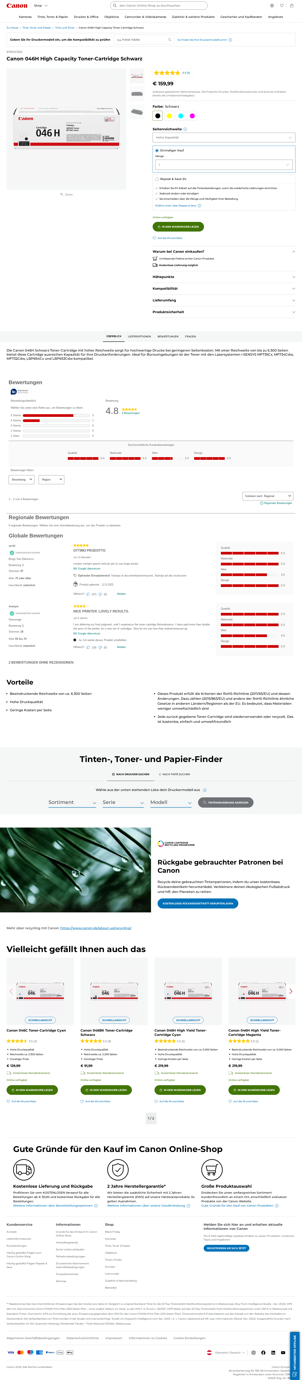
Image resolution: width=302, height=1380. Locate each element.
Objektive (111, 1252)
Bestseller (111, 1287)
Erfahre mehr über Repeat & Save (175, 205)
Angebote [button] (275, 17)
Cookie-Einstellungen (190, 1338)
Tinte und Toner (65, 27)
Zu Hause (12, 27)
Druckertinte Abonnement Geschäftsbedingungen (72, 1265)
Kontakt (12, 1231)
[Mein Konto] (272, 5)
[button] (230, 40)
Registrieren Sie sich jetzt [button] (226, 1248)
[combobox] (159, 5)
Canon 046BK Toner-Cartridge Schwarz (107, 1032)
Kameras (110, 1238)
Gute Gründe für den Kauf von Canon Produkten (237, 1205)
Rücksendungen (17, 1245)
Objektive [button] (111, 17)
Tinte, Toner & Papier (117, 1245)
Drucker (110, 1266)
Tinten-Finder (113, 1259)
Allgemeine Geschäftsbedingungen (33, 1338)
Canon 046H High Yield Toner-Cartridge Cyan (180, 1032)
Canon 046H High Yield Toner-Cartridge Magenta (254, 1032)
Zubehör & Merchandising (121, 1280)
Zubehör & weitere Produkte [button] (193, 17)
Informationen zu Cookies (148, 1338)
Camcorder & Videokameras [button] (145, 17)
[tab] (114, 336)
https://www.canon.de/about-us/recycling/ (95, 928)
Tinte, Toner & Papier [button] (52, 17)
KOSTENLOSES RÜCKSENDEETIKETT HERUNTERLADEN (198, 903)
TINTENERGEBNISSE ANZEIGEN (228, 802)
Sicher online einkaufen (70, 1249)
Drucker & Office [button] (86, 17)
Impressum (113, 1338)
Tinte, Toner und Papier (36, 27)
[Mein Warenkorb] (291, 5)
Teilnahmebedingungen (70, 1256)
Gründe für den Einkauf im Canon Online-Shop (76, 1233)
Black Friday (112, 1231)
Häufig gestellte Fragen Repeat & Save (27, 1265)
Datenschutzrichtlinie (83, 1338)
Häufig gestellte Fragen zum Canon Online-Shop (24, 1254)
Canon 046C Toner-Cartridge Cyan (36, 1030)
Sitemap (61, 1281)
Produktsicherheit (67, 1274)
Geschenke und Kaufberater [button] (241, 17)
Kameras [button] (25, 17)
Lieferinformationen (19, 1238)
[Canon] (17, 5)
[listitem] (137, 75)
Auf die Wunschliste (170, 238)
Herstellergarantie (67, 1242)
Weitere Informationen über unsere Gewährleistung (146, 1205)
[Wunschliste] (282, 5)
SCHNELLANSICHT (40, 1020)
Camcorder (112, 1273)
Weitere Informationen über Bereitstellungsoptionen (53, 1205)
